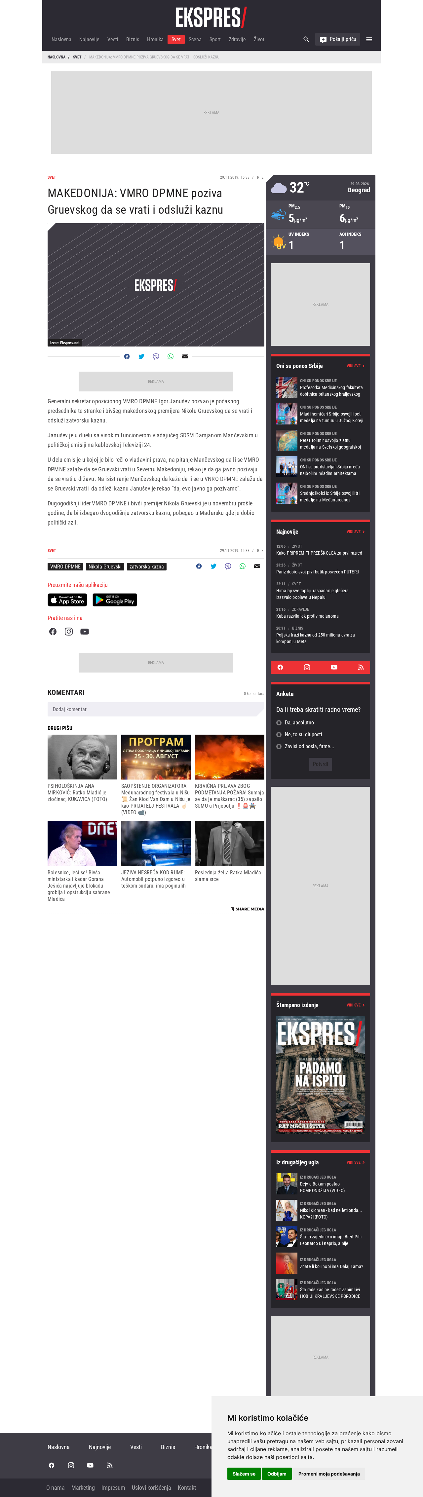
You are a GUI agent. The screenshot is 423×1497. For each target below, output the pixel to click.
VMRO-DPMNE (65, 567)
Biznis (132, 39)
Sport (215, 39)
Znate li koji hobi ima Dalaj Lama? (320, 1263)
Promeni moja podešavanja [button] (329, 1474)
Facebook (53, 631)
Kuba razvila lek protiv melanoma (320, 612)
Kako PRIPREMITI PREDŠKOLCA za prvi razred (320, 549)
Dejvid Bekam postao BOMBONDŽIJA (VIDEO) (320, 1183)
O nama (55, 1487)
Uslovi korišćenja (151, 1487)
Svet (176, 39)
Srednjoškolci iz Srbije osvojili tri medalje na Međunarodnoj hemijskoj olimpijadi (320, 493)
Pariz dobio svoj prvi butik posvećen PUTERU (320, 568)
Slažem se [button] (244, 1474)
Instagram (68, 631)
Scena (195, 39)
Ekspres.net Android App (115, 599)
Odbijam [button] (277, 1474)
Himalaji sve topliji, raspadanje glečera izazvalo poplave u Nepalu (320, 590)
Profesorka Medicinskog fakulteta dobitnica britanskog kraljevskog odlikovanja (320, 387)
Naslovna (61, 39)
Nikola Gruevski (105, 567)
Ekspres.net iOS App (67, 599)
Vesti (112, 39)
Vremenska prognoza (320, 188)
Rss (361, 667)
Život (259, 39)
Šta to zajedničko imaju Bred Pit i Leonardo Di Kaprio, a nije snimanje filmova (320, 1236)
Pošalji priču (343, 39)
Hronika (155, 39)
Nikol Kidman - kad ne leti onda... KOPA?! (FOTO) (320, 1210)
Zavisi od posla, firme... (309, 746)
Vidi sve (354, 366)
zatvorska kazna (147, 567)
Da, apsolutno (299, 722)
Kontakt (187, 1487)
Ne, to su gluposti (303, 734)
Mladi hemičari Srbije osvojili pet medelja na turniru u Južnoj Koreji (320, 413)
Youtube (84, 631)
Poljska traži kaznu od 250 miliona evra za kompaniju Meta (320, 635)
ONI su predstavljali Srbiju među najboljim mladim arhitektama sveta (320, 466)
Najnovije (89, 39)
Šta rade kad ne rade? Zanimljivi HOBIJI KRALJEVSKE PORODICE (320, 1289)
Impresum (113, 1487)
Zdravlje (237, 39)
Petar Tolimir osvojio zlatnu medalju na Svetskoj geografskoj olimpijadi (320, 440)
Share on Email (185, 356)
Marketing (83, 1487)
